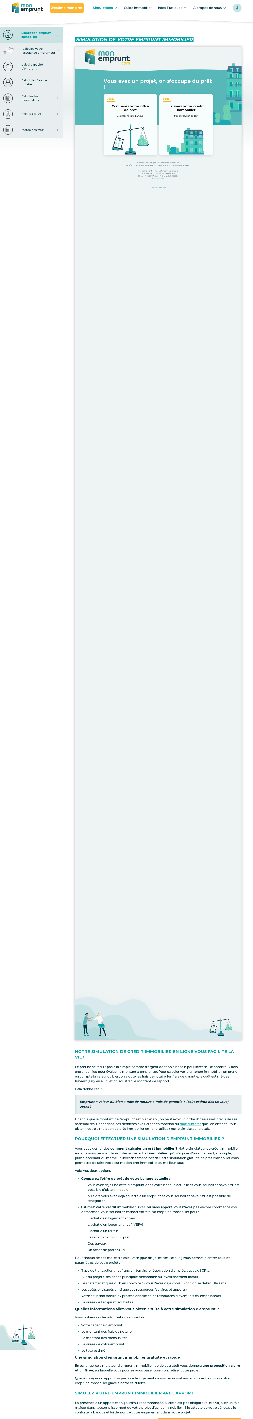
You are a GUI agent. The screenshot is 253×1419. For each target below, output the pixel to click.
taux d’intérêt (190, 1124)
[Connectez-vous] (237, 8)
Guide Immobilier (138, 8)
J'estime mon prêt (66, 8)
